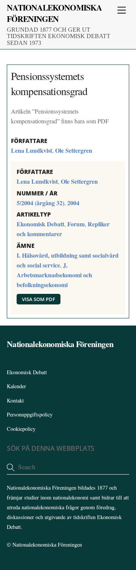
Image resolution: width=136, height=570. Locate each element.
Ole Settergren (73, 150)
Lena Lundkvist (31, 150)
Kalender (16, 386)
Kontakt (15, 400)
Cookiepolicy (21, 428)
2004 (73, 202)
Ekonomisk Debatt (40, 224)
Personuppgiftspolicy (30, 414)
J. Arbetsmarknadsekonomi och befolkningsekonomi (54, 275)
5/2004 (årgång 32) (40, 202)
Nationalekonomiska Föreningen (47, 544)
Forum (76, 224)
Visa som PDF (38, 299)
